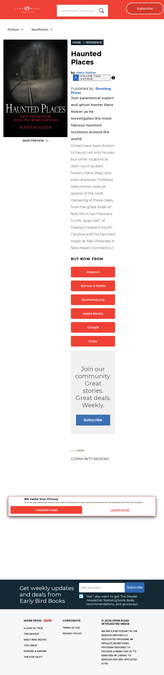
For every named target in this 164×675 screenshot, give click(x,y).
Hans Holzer (86, 73)
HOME (76, 42)
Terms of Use (71, 627)
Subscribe (145, 8)
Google (93, 327)
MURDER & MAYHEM (35, 651)
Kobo (93, 341)
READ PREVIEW (33, 140)
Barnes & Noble (93, 286)
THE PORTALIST (33, 657)
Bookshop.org (93, 300)
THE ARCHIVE (31, 634)
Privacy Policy (72, 633)
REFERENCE (94, 42)
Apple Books (93, 313)
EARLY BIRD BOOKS (35, 639)
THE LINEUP (30, 645)
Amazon (93, 272)
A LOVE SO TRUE (33, 628)
